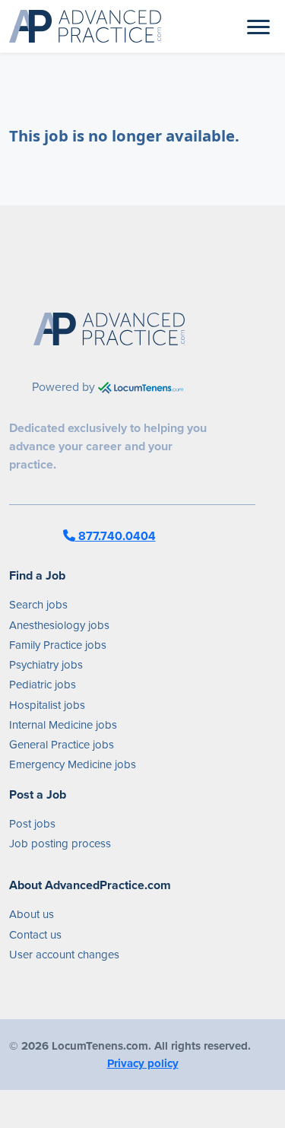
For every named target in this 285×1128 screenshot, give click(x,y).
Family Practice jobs (57, 645)
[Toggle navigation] (258, 26)
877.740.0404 (115, 536)
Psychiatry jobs (46, 664)
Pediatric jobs (42, 684)
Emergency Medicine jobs (72, 764)
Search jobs (38, 604)
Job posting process (60, 843)
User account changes (64, 954)
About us (31, 914)
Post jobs (32, 823)
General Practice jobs (61, 744)
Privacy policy (143, 1063)
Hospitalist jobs (47, 705)
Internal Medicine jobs (63, 725)
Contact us (35, 934)
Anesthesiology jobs (59, 625)
